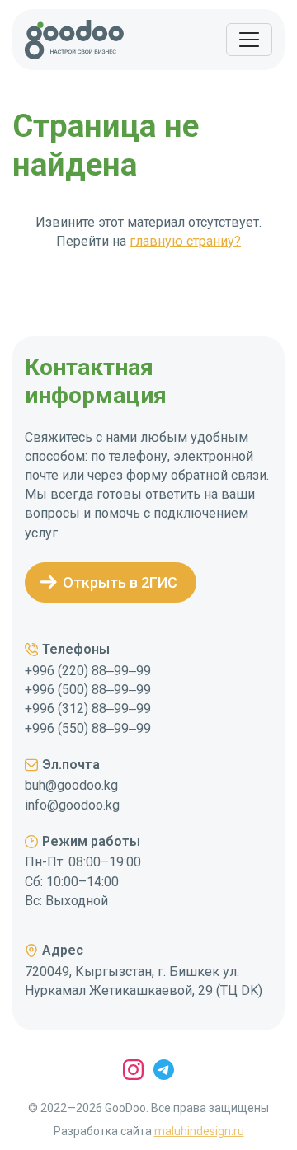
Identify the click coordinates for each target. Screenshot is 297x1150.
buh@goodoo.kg (71, 785)
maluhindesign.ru (199, 1131)
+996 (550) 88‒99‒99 (88, 728)
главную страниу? (185, 241)
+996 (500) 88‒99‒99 (88, 689)
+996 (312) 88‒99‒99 (88, 708)
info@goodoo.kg (72, 805)
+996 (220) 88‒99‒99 (88, 670)
